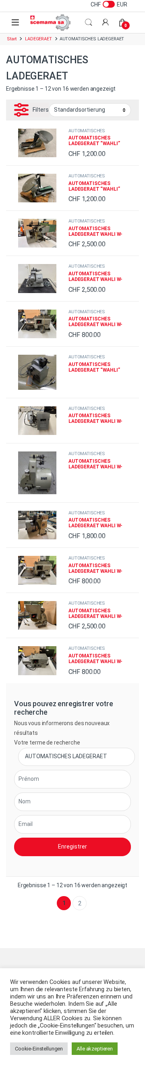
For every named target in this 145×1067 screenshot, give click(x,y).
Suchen (88, 22)
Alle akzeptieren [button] (95, 1049)
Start (12, 39)
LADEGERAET (38, 39)
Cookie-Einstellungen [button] (39, 1049)
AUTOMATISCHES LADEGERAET (86, 133)
